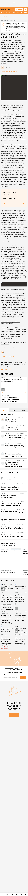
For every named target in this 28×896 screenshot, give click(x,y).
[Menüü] (2, 894)
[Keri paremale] (25, 392)
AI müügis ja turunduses (8, 572)
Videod (25, 12)
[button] (10, 677)
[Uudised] (7, 894)
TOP (2, 634)
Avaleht (3, 12)
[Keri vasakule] (2, 392)
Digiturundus (4, 369)
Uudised (7, 417)
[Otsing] (16, 894)
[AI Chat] (21, 894)
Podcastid (19, 12)
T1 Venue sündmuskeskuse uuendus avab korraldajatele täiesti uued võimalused (10, 399)
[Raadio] (12, 894)
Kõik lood (8, 12)
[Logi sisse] (25, 894)
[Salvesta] (26, 418)
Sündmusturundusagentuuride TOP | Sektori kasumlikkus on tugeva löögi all (6, 641)
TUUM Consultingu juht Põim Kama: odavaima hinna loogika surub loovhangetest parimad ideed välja (16, 437)
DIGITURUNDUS (5, 20)
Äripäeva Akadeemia (6, 570)
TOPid (14, 12)
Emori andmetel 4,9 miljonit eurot (12, 179)
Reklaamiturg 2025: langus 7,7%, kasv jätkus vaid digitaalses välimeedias (13, 464)
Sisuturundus (18, 634)
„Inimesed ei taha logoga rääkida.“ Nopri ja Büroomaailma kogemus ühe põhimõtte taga (14, 454)
